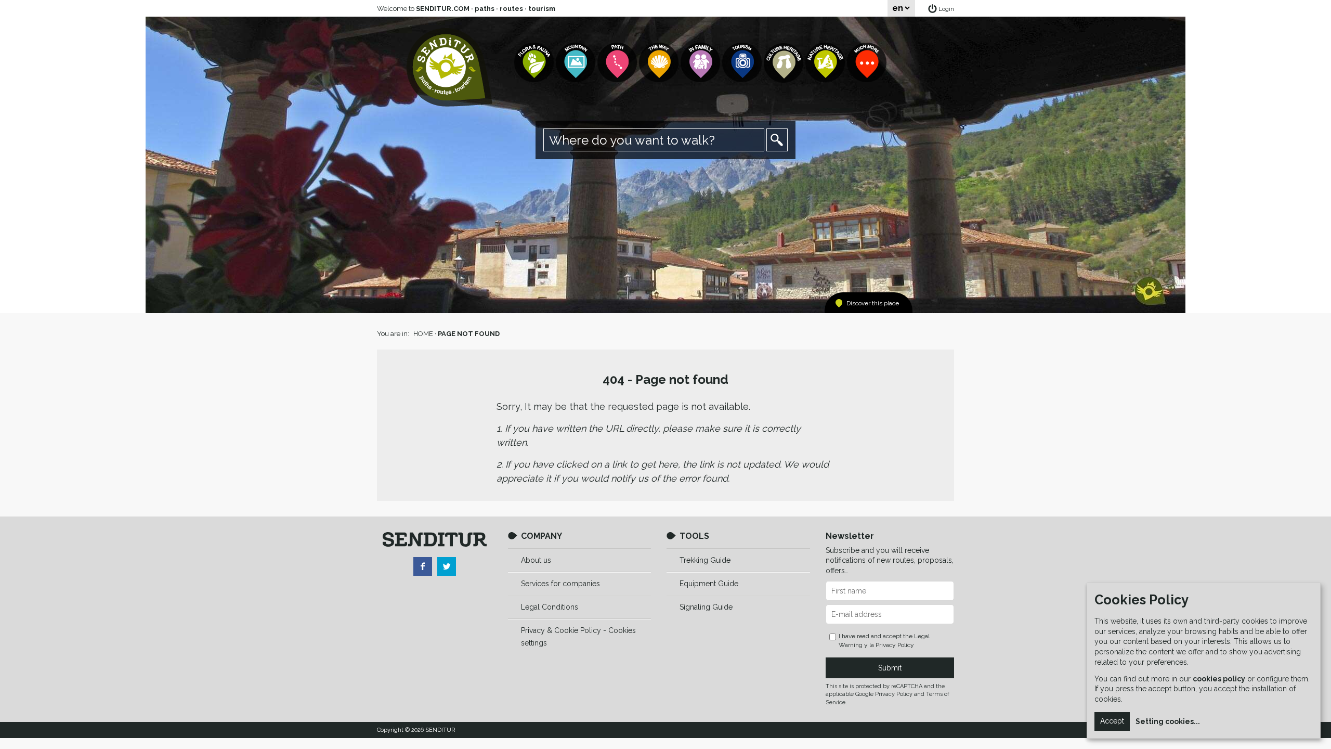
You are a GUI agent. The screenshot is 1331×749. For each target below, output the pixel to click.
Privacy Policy (895, 645)
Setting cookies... (1168, 721)
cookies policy (1219, 679)
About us (536, 560)
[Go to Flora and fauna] (535, 63)
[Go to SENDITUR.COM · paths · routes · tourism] (449, 67)
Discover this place (872, 303)
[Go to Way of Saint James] (660, 63)
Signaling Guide (706, 607)
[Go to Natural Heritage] (826, 63)
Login (946, 8)
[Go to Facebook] (422, 566)
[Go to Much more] (868, 63)
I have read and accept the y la (884, 640)
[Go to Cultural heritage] (784, 63)
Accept (1112, 721)
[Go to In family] (701, 63)
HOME (423, 334)
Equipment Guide (709, 583)
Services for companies (560, 583)
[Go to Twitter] (446, 566)
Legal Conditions (549, 607)
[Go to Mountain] (576, 63)
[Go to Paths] (618, 63)
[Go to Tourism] (743, 63)
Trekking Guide (705, 560)
